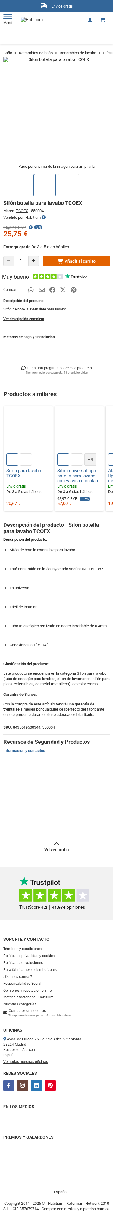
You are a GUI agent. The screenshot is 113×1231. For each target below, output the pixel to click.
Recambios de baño (36, 53)
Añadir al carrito (80, 261)
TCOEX (22, 210)
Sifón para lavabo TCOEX (23, 473)
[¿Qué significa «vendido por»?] (44, 217)
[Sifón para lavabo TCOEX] (28, 430)
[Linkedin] (36, 1085)
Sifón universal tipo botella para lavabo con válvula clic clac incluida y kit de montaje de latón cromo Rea (77, 475)
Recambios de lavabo (78, 53)
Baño (7, 53)
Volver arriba (56, 849)
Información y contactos (24, 750)
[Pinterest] (50, 1085)
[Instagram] (22, 1085)
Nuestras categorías (19, 1004)
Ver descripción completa (23, 319)
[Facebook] (8, 1085)
